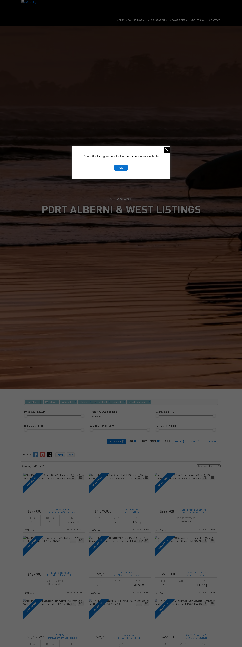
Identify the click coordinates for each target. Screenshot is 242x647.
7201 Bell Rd (62, 636)
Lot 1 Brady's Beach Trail (194, 510)
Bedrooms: (165, 411)
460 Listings (134, 20)
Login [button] (70, 454)
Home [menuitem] (120, 20)
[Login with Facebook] (35, 456)
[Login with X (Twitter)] (49, 456)
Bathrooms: (34, 425)
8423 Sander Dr (61, 510)
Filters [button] (209, 441)
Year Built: (102, 425)
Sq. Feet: (167, 425)
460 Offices (177, 20)
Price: (35, 411)
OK (121, 167)
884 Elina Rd (132, 510)
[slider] (25, 415)
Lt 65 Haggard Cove (61, 573)
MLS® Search (156, 20)
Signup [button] (60, 454)
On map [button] (177, 441)
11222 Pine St (127, 636)
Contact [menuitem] (215, 20)
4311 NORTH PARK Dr (127, 573)
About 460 (197, 20)
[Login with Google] (42, 456)
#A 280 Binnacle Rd (196, 573)
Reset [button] (193, 441)
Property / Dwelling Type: (104, 411)
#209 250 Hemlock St (196, 636)
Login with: (26, 454)
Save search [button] (114, 441)
